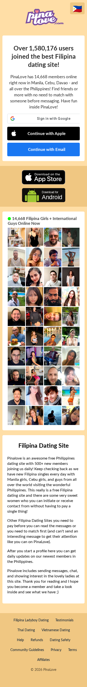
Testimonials (64, 620)
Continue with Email (46, 150)
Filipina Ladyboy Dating (31, 620)
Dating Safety (60, 640)
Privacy (56, 650)
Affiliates (43, 660)
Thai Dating (26, 630)
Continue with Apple (46, 134)
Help (20, 640)
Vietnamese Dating (56, 630)
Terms (72, 650)
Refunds (37, 640)
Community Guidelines (27, 650)
